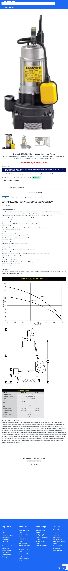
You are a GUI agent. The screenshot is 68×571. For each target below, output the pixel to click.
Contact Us (5, 541)
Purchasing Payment (8, 535)
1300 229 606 (10, 7)
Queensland (56, 548)
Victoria (55, 543)
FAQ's (3, 533)
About (3, 530)
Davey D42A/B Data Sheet (16, 187)
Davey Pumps (41, 174)
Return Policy (5, 548)
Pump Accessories (41, 545)
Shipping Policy (6, 554)
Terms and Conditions (8, 546)
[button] (63, 16)
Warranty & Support (7, 557)
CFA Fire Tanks (23, 543)
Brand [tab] (27, 198)
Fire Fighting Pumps (41, 535)
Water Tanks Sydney (59, 541)
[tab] (34, 183)
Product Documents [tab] (36, 198)
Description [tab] (5, 198)
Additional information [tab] (17, 198)
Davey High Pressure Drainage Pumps (27, 174)
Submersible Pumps (50, 174)
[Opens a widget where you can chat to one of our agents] (61, 568)
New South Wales (58, 546)
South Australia (57, 550)
